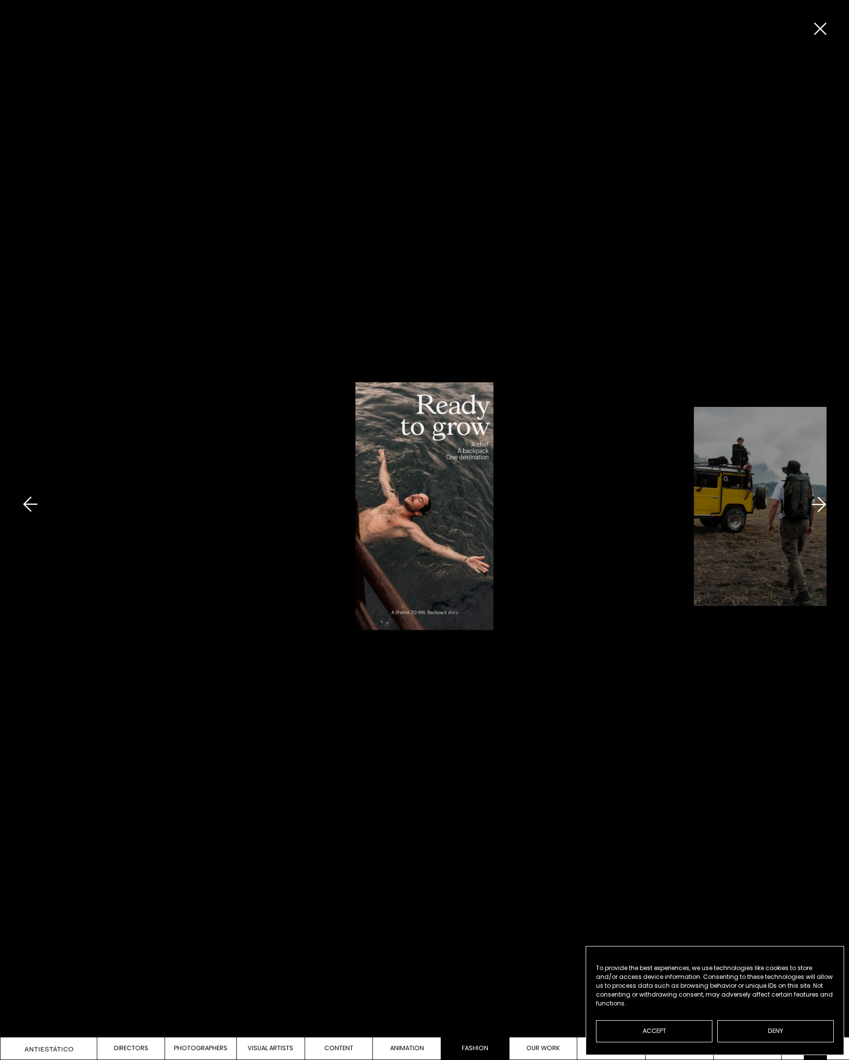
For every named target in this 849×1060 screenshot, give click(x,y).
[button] (30, 527)
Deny (775, 1031)
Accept (654, 1031)
